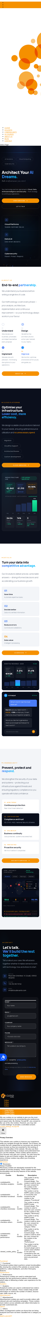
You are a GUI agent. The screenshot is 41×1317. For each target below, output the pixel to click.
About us (19, 373)
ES (5, 7)
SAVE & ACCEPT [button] (6, 1316)
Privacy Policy (9, 1114)
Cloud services (19, 465)
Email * (7, 1012)
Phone (7, 1033)
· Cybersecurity (9, 164)
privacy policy (21, 1060)
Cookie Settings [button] (5, 1126)
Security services (19, 860)
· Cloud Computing (25, 159)
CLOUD (7, 128)
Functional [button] (4, 1261)
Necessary (6, 1164)
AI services (19, 653)
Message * (9, 1042)
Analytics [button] (3, 1284)
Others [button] (2, 1306)
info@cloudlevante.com (17, 990)
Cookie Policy (9, 1112)
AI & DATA (8, 130)
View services (19, 201)
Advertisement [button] (5, 1295)
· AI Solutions (8, 159)
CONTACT (8, 141)
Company (9, 1022)
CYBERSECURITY (11, 132)
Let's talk (20, 206)
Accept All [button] (15, 1126)
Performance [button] (4, 1272)
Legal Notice (9, 1110)
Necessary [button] (4, 1162)
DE (6, 3)
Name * (7, 1002)
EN (6, 5)
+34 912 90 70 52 (14, 984)
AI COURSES (9, 134)
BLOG (7, 139)
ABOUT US (8, 136)
